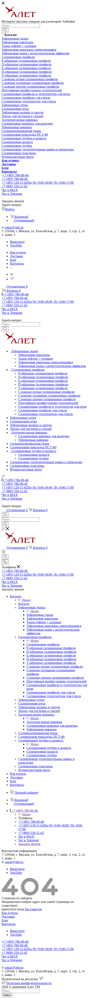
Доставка (8, 916)
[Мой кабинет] (3, 552)
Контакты (9, 924)
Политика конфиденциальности (29, 983)
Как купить (10, 913)
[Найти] (5, 30)
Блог (5, 920)
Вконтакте (17, 241)
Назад (26, 600)
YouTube (16, 245)
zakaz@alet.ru (14, 227)
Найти (7, 995)
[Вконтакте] (11, 274)
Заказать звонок (29, 844)
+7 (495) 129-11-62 (38, 182)
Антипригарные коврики (44, 722)
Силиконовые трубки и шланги (48, 748)
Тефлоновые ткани (39, 615)
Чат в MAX (10, 190)
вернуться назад (13, 909)
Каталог (24, 603)
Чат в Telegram (12, 193)
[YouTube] (12, 279)
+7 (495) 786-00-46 (16, 175)
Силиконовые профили (43, 644)
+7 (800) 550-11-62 (14, 186)
